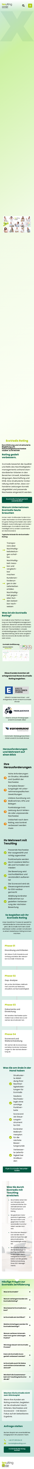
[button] (3, 1465)
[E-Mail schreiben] (24, 5)
